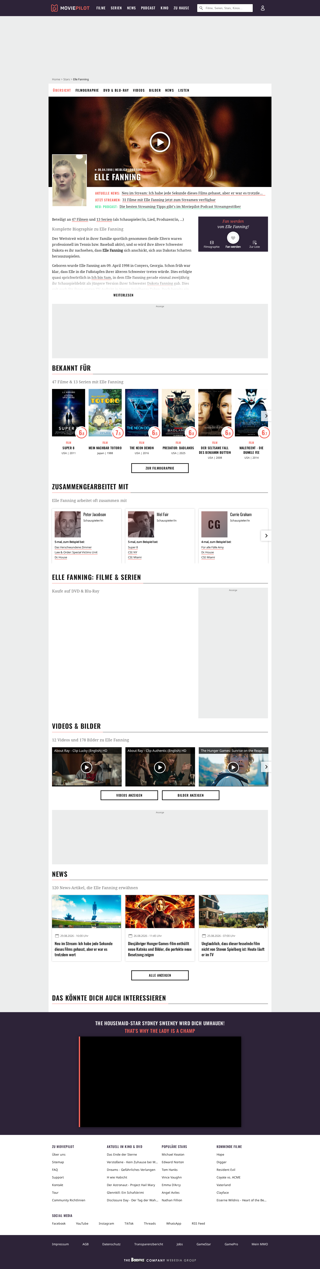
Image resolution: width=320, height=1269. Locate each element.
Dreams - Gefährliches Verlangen (131, 1170)
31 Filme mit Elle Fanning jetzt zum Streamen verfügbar (169, 199)
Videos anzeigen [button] (129, 795)
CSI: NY (132, 552)
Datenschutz (111, 1244)
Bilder (155, 90)
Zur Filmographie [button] (160, 468)
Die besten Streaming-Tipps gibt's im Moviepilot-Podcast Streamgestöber (180, 206)
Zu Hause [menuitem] (181, 7)
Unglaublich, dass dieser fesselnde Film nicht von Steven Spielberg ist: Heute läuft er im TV (233, 949)
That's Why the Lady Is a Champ (160, 1031)
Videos (139, 90)
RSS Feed (198, 1223)
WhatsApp (173, 1223)
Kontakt (57, 1185)
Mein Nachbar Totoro (105, 448)
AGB (86, 1244)
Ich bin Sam (101, 277)
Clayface (223, 1192)
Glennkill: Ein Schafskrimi (125, 1192)
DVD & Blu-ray (116, 90)
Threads (150, 1223)
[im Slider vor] (266, 416)
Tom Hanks (170, 1170)
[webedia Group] (160, 1261)
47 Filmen (80, 219)
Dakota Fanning (160, 283)
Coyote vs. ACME (229, 1177)
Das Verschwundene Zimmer (73, 547)
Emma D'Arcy (171, 1185)
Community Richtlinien (68, 1200)
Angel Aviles (171, 1192)
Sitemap (58, 1162)
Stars (66, 79)
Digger (222, 1162)
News (169, 90)
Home (56, 79)
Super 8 (68, 448)
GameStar (204, 1244)
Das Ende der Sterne (122, 1154)
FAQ (55, 1170)
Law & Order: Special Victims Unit (76, 552)
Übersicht (62, 90)
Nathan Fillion (172, 1200)
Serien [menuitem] (116, 7)
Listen (183, 90)
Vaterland (224, 1185)
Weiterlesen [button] (123, 295)
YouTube (82, 1223)
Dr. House (61, 557)
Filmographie (87, 90)
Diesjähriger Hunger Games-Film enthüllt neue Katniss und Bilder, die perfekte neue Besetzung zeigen (160, 949)
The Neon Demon (142, 448)
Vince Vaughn (172, 1177)
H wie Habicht (117, 1177)
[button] (212, 244)
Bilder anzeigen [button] (191, 795)
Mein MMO (260, 1244)
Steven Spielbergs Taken (139, 289)
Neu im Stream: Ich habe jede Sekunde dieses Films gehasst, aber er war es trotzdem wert (197, 193)
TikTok (129, 1223)
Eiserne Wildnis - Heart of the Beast (242, 1200)
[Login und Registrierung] (262, 8)
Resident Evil (226, 1170)
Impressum (60, 1244)
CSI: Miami (134, 557)
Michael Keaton (173, 1154)
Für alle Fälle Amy (212, 547)
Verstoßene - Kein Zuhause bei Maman (132, 1162)
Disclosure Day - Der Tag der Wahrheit (132, 1200)
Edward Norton (173, 1162)
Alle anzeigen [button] (160, 975)
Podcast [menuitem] (148, 7)
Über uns (59, 1154)
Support (58, 1177)
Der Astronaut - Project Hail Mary (131, 1185)
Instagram (106, 1223)
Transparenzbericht (148, 1244)
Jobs (180, 1244)
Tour (55, 1192)
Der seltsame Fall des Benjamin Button (215, 450)
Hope (220, 1154)
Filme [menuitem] (101, 7)
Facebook (59, 1223)
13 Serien (104, 219)
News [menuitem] (131, 7)
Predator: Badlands (178, 448)
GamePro (231, 1244)
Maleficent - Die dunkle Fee (251, 450)
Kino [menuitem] (164, 7)
